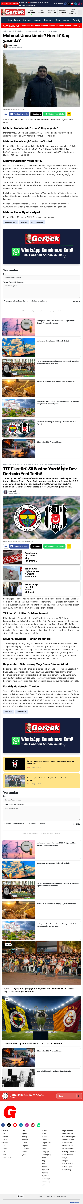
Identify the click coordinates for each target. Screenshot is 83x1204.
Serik (44, 1185)
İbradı (44, 1158)
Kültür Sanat (6, 1158)
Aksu (44, 1134)
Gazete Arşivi (67, 1170)
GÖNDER (76, 302)
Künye (64, 1158)
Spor (18, 464)
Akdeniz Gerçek (8, 31)
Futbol (24, 1152)
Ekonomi (5, 1137)
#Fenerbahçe (21, 712)
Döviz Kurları (67, 1143)
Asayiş (24, 1137)
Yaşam (4, 1149)
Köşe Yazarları (67, 1131)
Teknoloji (25, 1149)
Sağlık (24, 1131)
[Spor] (41, 1018)
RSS (21, 1196)
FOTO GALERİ (44, 2)
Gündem (20, 31)
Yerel (4, 1152)
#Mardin (24, 222)
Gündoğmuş (46, 1155)
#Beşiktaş (8, 712)
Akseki (44, 1131)
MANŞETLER (23, 2)
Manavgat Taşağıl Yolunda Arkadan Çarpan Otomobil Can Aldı (45, 26)
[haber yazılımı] (74, 1202)
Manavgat (46, 1179)
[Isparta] (41, 963)
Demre (44, 1140)
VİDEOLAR (33, 2)
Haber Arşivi (67, 1167)
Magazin (25, 1146)
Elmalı (44, 1146)
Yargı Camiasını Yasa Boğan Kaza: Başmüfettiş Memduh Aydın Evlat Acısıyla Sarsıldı (58, 362)
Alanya (44, 1137)
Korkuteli (45, 1173)
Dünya (24, 1143)
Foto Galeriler (67, 1134)
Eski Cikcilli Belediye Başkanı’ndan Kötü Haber (54, 1071)
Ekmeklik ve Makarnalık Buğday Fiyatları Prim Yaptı (56, 381)
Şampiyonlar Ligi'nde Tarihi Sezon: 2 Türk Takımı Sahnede (33, 1043)
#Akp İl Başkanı (37, 222)
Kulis (3, 1134)
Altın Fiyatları (67, 1146)
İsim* (5, 274)
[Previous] (18, 25)
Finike (44, 1149)
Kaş (43, 1161)
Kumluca (45, 1176)
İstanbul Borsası (68, 1140)
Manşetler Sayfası (69, 1137)
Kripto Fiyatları (68, 1149)
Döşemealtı (46, 1143)
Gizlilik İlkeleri (67, 1164)
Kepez (44, 1167)
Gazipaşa (45, 1152)
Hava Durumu (67, 1155)
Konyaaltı (45, 1170)
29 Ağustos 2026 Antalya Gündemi (50, 442)
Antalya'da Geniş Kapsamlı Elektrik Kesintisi (53, 341)
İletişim (65, 1161)
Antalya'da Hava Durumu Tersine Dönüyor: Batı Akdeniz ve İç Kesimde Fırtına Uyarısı (58, 403)
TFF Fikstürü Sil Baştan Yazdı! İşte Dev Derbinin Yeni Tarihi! (56, 423)
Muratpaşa (46, 1182)
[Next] (79, 25)
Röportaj (25, 1140)
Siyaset (4, 1140)
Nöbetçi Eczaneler (69, 1152)
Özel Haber (6, 1143)
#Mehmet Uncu (11, 222)
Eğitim (24, 1134)
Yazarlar (60, 3)
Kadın (4, 1155)
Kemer (44, 1164)
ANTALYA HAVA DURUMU (27, 5)
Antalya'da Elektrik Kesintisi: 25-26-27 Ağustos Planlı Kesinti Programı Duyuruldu (56, 322)
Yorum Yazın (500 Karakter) (13, 282)
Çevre (24, 1155)
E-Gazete (54, 3)
